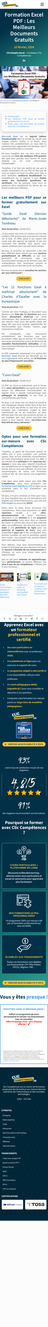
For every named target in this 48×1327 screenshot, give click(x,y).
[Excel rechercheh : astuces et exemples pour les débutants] (7, 577)
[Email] (42, 618)
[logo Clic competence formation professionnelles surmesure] (10, 2)
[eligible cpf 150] (24, 722)
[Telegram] (31, 618)
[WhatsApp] (26, 618)
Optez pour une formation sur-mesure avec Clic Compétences (26, 125)
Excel (9, 100)
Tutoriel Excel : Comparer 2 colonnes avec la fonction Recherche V (41, 588)
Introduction (14, 116)
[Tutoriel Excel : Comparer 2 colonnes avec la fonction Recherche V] (41, 576)
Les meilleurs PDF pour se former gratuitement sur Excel (26, 120)
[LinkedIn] (21, 618)
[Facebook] (4, 618)
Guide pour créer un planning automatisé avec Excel (22, 589)
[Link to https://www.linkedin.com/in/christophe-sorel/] (24, 60)
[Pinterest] (37, 618)
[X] (10, 618)
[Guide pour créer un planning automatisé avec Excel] (24, 577)
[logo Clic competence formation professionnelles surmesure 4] (24, 712)
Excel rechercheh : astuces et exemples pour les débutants (6, 591)
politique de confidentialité (11, 1061)
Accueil (3, 100)
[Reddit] (15, 618)
